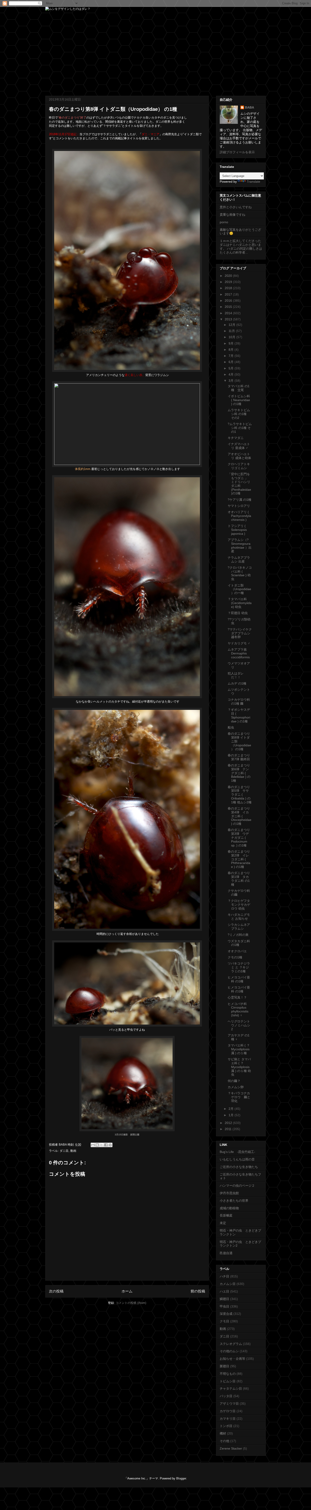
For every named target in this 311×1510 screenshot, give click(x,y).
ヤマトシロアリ (239, 506)
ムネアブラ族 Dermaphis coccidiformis (239, 653)
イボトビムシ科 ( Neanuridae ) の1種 (239, 400)
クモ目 (224, 1321)
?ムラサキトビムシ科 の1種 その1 (240, 427)
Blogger (181, 1478)
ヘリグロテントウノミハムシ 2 (239, 1025)
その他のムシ (229, 1351)
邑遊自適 (226, 1253)
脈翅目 (224, 1366)
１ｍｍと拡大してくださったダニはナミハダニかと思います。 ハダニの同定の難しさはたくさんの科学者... (241, 246)
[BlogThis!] (97, 1145)
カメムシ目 (228, 1284)
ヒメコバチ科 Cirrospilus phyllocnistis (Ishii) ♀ (238, 1009)
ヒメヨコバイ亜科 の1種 (239, 979)
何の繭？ (234, 1081)
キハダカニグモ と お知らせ (239, 916)
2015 (229, 307)
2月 (232, 1108)
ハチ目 (224, 1276)
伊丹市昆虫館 (229, 1193)
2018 (229, 288)
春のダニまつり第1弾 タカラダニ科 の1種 (239, 878)
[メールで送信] (93, 1145)
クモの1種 (235, 957)
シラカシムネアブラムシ (239, 926)
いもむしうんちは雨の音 (237, 1159)
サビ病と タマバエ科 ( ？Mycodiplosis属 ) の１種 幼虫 (239, 1066)
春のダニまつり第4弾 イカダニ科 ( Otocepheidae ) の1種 (239, 816)
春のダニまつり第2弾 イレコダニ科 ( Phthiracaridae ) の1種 (239, 859)
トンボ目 (226, 1426)
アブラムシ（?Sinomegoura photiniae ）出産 (240, 545)
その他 (224, 1441)
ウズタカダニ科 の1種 (239, 943)
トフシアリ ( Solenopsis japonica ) (237, 529)
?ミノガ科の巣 (238, 935)
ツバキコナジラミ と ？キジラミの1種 (239, 967)
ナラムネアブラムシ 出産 (239, 559)
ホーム (127, 1291)
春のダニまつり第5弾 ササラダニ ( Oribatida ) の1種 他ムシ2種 (240, 794)
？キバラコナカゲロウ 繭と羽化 (239, 1097)
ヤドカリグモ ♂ (239, 643)
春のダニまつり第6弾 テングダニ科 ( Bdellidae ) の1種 (239, 772)
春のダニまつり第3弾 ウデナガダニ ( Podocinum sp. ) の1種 (239, 837)
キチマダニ (236, 438)
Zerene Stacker (231, 1448)
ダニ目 (64, 1150)
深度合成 (226, 1313)
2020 (229, 276)
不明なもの (228, 1373)
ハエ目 (224, 1291)
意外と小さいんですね (236, 207)
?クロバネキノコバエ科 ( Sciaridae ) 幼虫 (240, 573)
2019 (229, 282)
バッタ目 (226, 1396)
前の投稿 (198, 1291)
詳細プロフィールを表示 (237, 152)
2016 (229, 300)
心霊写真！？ (237, 997)
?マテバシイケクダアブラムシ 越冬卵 (240, 633)
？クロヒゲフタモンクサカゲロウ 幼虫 (239, 904)
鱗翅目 (224, 1299)
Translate (253, 181)
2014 (229, 313)
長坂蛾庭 (226, 1215)
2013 (229, 319)
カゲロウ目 (228, 1411)
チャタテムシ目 (231, 1388)
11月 (232, 331)
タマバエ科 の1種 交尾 (239, 388)
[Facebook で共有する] (106, 1145)
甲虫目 (224, 1306)
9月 (232, 343)
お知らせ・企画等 (232, 1358)
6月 (232, 362)
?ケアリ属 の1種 (239, 499)
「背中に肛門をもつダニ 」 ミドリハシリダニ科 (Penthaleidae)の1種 (239, 483)
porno (224, 222)
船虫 (231, 727)
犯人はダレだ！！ (236, 675)
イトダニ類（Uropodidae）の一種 (239, 589)
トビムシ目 (228, 1381)
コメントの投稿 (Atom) (131, 1303)
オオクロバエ (237, 951)
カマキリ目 (228, 1418)
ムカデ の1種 (237, 683)
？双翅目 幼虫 (238, 613)
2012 (229, 1123)
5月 (232, 368)
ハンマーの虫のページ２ (237, 1185)
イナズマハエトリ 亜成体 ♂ (239, 446)
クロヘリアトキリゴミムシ (239, 466)
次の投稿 (56, 1291)
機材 (223, 1433)
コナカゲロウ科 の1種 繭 (239, 701)
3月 (232, 380)
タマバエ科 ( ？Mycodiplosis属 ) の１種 (239, 1049)
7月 (232, 356)
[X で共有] (101, 1145)
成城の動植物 (229, 1208)
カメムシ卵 (236, 1087)
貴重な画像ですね (232, 214)
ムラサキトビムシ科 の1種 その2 (239, 414)
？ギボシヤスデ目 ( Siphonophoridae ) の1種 (239, 715)
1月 (232, 1115)
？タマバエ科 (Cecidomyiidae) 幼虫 (240, 603)
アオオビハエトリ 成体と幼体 (239, 456)
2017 (229, 294)
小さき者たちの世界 (234, 1200)
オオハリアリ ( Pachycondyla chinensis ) (239, 515)
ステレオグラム (231, 1344)
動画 (73, 1150)
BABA (249, 107)
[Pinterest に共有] (110, 1145)
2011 (228, 1129)
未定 (223, 1223)
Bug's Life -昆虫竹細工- (237, 1152)
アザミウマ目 (229, 1403)
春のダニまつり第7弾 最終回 (239, 757)
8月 (232, 349)
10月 (232, 337)
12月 (232, 325)
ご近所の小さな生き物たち (239, 1167)
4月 (232, 374)
